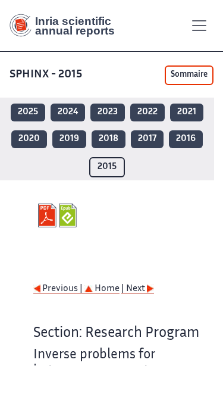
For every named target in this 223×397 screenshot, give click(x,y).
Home (106, 289)
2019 (69, 139)
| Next (134, 289)
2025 (28, 112)
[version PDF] (48, 215)
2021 (186, 112)
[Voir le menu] (199, 25)
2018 (108, 139)
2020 (29, 139)
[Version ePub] (69, 215)
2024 (68, 112)
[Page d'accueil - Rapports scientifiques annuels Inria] (66, 25)
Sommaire (189, 75)
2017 (147, 139)
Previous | (62, 289)
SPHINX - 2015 (46, 75)
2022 (147, 112)
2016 (186, 139)
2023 (108, 112)
